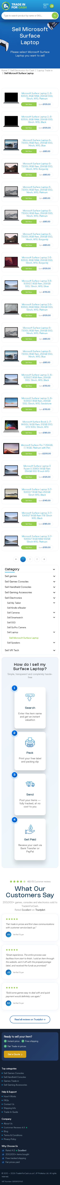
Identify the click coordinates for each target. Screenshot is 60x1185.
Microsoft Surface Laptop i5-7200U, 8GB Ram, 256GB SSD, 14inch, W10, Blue (37, 143)
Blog (6, 1131)
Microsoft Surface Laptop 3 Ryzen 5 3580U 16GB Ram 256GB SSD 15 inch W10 (37, 469)
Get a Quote (14, 1054)
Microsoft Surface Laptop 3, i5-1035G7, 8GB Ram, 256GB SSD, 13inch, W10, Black (37, 377)
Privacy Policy (10, 1139)
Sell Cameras (13, 612)
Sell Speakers (13, 642)
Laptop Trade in (45, 70)
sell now (29, 104)
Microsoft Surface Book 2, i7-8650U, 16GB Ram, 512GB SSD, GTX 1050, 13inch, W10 (37, 424)
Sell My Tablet (14, 603)
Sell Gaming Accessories (18, 592)
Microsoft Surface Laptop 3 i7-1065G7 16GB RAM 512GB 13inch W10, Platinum (37, 539)
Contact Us (9, 1104)
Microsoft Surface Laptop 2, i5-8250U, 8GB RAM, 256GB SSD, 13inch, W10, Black (37, 119)
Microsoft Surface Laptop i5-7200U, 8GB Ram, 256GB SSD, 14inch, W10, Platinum (37, 190)
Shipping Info (10, 1108)
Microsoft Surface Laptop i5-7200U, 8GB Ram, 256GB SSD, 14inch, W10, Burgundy (37, 166)
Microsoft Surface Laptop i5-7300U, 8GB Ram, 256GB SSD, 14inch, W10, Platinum (37, 213)
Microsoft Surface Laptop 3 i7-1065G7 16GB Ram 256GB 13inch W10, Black (37, 492)
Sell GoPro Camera (16, 627)
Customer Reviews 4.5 (15, 1127)
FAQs (6, 1100)
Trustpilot (40, 909)
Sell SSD (11, 622)
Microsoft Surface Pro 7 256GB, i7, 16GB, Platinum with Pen (37, 446)
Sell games (11, 576)
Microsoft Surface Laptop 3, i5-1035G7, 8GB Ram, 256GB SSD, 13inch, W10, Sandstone (37, 401)
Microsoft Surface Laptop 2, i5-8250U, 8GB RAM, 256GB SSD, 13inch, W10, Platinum (37, 96)
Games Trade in (11, 1081)
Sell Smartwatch (15, 617)
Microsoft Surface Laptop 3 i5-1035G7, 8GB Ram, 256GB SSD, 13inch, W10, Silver (37, 283)
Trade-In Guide (11, 1112)
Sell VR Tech (12, 650)
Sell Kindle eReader (16, 607)
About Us (8, 1123)
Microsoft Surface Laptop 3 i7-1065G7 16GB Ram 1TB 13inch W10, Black (37, 515)
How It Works (10, 1096)
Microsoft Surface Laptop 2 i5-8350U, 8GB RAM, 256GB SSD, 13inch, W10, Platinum (37, 307)
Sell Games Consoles (16, 581)
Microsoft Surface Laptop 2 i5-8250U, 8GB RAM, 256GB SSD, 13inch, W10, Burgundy (37, 260)
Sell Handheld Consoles (18, 586)
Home (4, 70)
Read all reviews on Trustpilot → (30, 1019)
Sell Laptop (12, 632)
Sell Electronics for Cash (22, 70)
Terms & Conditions (13, 1135)
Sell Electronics (13, 597)
